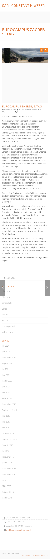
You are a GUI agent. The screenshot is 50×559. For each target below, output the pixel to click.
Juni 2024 (6, 375)
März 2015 (6, 486)
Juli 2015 (5, 480)
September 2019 (9, 410)
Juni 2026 (6, 351)
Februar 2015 (8, 492)
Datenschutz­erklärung (40, 555)
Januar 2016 (7, 462)
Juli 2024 (5, 369)
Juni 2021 (6, 386)
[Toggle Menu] (46, 6)
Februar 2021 (8, 398)
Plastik (5, 314)
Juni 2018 (6, 416)
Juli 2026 (5, 346)
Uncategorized (8, 326)
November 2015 (9, 474)
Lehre (11, 112)
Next (46, 50)
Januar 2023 (7, 380)
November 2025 (9, 357)
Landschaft (7, 303)
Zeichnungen (7, 332)
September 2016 (9, 439)
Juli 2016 (5, 451)
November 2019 (9, 404)
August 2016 (7, 445)
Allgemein (5, 112)
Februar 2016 (8, 457)
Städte (5, 320)
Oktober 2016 (8, 433)
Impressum (26, 555)
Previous (41, 50)
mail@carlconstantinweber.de (19, 530)
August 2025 (7, 363)
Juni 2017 (6, 421)
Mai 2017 (6, 427)
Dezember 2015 (9, 468)
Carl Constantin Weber (23, 6)
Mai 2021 (6, 392)
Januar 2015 (7, 497)
